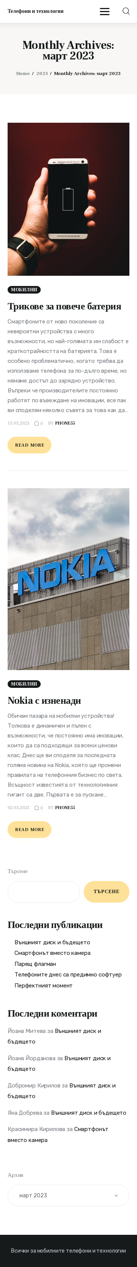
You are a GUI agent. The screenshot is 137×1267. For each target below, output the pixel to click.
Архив (15, 1175)
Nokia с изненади (44, 700)
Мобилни (24, 290)
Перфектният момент (43, 985)
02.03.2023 (18, 808)
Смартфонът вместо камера (52, 953)
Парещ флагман (35, 964)
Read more (29, 445)
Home (23, 73)
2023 (42, 73)
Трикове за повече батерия (64, 306)
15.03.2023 (18, 423)
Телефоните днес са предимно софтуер (68, 974)
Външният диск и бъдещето (52, 942)
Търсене (18, 871)
